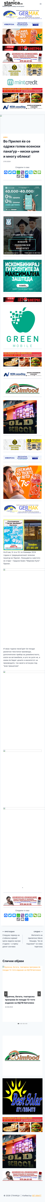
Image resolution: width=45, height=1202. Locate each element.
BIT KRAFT (36, 1196)
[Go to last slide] (6, 993)
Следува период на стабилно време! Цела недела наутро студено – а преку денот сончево (12, 939)
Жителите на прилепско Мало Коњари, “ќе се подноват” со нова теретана (34, 939)
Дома (5, 137)
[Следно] (39, 993)
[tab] (18, 1023)
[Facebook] (6, 172)
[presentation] (22, 979)
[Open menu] (40, 4)
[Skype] (31, 172)
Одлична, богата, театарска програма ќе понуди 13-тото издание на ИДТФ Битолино (20, 999)
